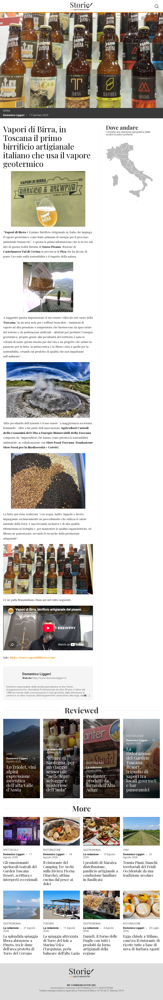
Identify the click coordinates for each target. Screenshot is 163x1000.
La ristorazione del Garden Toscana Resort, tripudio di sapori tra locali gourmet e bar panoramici (141, 769)
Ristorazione (135, 735)
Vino (9, 754)
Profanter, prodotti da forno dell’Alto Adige (100, 783)
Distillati (52, 744)
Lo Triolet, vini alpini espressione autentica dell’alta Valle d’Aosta (21, 778)
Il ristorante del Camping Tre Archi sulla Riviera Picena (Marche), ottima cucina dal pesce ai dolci (58, 873)
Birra (6, 110)
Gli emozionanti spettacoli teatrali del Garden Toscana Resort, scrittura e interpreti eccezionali (20, 871)
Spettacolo (10, 849)
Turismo (48, 923)
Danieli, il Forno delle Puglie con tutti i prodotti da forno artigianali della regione (100, 944)
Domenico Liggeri (13, 115)
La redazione (54, 749)
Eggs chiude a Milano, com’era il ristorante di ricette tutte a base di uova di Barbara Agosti (141, 942)
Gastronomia (95, 763)
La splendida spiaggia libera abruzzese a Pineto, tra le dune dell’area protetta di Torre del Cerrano (20, 944)
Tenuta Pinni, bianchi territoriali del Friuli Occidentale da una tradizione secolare (140, 868)
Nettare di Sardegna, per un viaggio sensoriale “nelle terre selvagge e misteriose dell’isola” (60, 774)
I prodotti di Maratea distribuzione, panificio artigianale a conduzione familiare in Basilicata (100, 871)
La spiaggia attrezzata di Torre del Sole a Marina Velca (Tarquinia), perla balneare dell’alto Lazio (61, 944)
